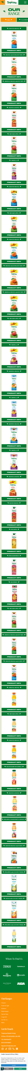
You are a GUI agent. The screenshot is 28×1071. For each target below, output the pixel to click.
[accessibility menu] (2, 1068)
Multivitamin (4, 1011)
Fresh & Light (5, 1005)
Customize (14, 1065)
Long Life (4, 1017)
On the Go (4, 1020)
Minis (2, 1022)
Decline (7, 1068)
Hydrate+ (3, 1008)
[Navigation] (25, 2)
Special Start (4, 1014)
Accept (20, 1068)
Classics (3, 1003)
